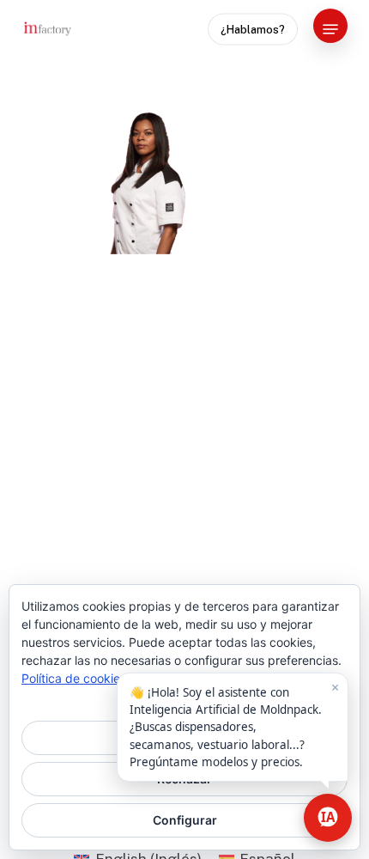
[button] (330, 29)
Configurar (185, 820)
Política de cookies (73, 678)
